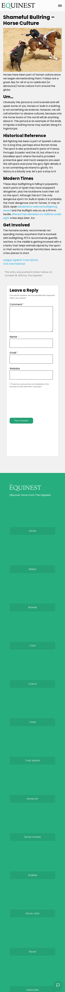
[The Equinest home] (18, 6)
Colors (33, 684)
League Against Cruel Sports (20, 260)
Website (15, 368)
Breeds (32, 607)
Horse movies (32, 837)
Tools (32, 722)
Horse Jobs (32, 913)
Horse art (32, 799)
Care (33, 645)
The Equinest (35, 275)
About (32, 951)
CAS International (14, 264)
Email (14, 352)
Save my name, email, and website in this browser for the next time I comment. (29, 385)
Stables (32, 875)
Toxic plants (32, 760)
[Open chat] (58, 985)
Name (14, 337)
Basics (32, 569)
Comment (17, 304)
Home (32, 531)
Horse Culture (41, 272)
